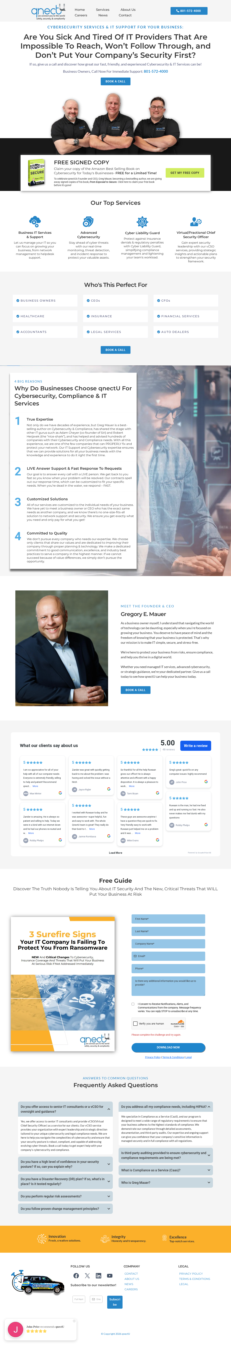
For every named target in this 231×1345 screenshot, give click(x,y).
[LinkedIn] (98, 1275)
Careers (81, 15)
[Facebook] (76, 1275)
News (103, 15)
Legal (189, 1057)
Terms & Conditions (173, 1057)
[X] (87, 1275)
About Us (128, 10)
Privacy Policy (153, 1057)
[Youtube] (109, 1275)
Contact (125, 15)
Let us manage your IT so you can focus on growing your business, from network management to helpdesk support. (35, 250)
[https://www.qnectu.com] (48, 13)
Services (102, 10)
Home (80, 10)
